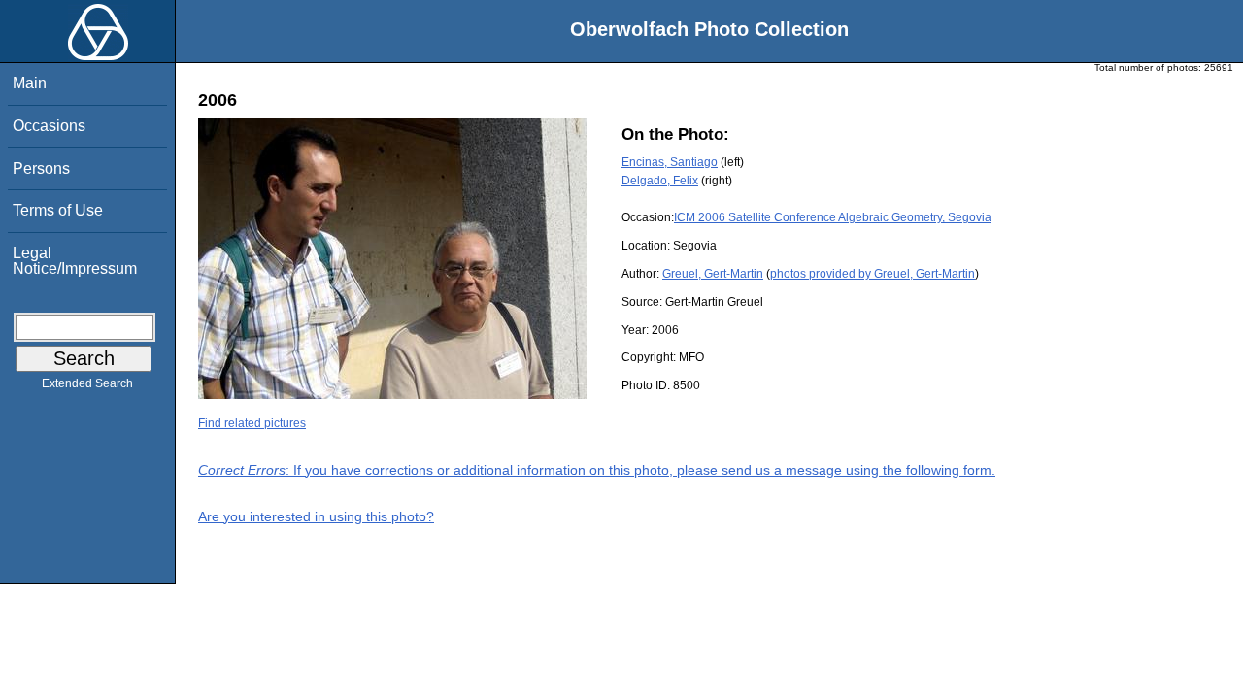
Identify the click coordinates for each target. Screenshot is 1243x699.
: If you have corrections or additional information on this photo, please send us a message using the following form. (596, 470)
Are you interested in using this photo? (316, 516)
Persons (41, 168)
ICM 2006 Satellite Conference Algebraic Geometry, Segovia (832, 217)
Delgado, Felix (660, 180)
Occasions (49, 125)
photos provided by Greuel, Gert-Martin (872, 274)
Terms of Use (58, 210)
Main (30, 83)
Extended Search (87, 383)
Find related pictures (252, 423)
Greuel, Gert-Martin (712, 274)
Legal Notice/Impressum (75, 261)
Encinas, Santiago (670, 162)
